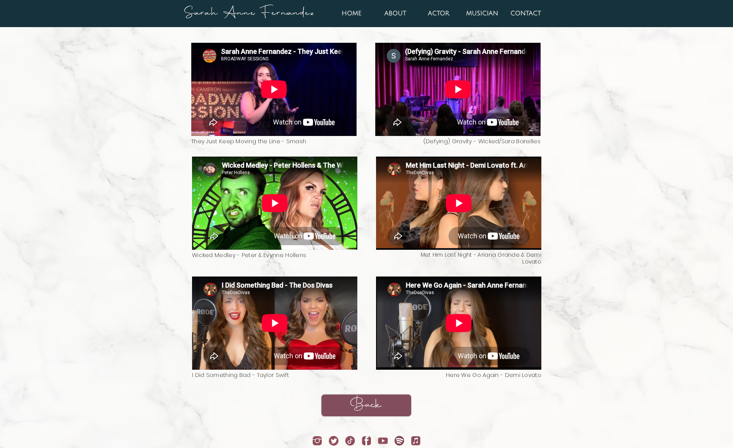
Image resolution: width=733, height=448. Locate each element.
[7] (416, 441)
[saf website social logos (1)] (317, 441)
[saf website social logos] (350, 441)
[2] (366, 441)
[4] (334, 441)
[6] (399, 441)
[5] (383, 441)
